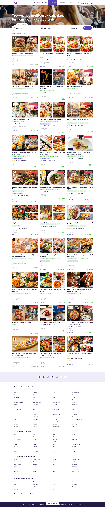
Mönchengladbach (76, 459)
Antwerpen (16, 437)
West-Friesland (75, 417)
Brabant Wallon (17, 439)
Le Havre (35, 486)
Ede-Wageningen (37, 402)
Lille (34, 489)
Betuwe (15, 412)
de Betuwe (16, 419)
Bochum (15, 466)
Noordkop (54, 407)
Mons (53, 444)
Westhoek (74, 451)
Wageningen (75, 412)
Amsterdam (16, 399)
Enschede (35, 407)
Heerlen (35, 424)
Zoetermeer (74, 424)
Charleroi (16, 449)
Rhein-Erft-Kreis (75, 471)
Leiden (53, 397)
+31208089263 (79, 504)
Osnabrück (74, 466)
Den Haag (16, 426)
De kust (15, 451)
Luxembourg (55, 439)
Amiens (15, 482)
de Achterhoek (17, 417)
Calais (15, 486)
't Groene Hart (36, 417)
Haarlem (35, 421)
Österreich (16, 497)
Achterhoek (16, 390)
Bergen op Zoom (17, 409)
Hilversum (54, 390)
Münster (74, 461)
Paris (53, 486)
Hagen (34, 471)
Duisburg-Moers (36, 459)
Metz (53, 482)
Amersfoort (16, 397)
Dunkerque (35, 482)
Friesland (35, 412)
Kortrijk (34, 449)
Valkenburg (74, 404)
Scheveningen (55, 426)
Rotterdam (54, 424)
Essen (34, 466)
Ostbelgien (74, 434)
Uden (73, 399)
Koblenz (54, 459)
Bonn (15, 469)
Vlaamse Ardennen (76, 444)
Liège (53, 437)
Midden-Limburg (56, 402)
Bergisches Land (17, 461)
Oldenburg (74, 464)
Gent (34, 437)
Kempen (35, 446)
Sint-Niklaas (74, 439)
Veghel (73, 409)
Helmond (35, 426)
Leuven (54, 434)
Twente (73, 397)
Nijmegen (54, 404)
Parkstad (54, 417)
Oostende (54, 451)
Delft (15, 421)
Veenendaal (74, 407)
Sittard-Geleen (75, 392)
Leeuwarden (55, 395)
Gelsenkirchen (36, 469)
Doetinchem (35, 395)
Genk (34, 434)
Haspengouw (36, 441)
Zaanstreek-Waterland (77, 419)
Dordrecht (35, 397)
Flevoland (35, 409)
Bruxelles (16, 446)
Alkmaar (15, 392)
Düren (34, 461)
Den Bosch (16, 424)
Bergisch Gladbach (18, 464)
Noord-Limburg (55, 409)
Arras (15, 484)
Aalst (15, 434)
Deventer (35, 392)
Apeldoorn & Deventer (19, 402)
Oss (53, 412)
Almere (15, 395)
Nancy (53, 484)
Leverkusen (55, 466)
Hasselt (34, 444)
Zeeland (73, 421)
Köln (53, 464)
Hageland (35, 439)
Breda (15, 414)
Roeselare (74, 437)
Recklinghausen (75, 469)
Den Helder (35, 390)
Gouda (34, 414)
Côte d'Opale (16, 489)
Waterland (74, 414)
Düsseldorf (35, 464)
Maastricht (54, 399)
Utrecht (73, 402)
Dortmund (16, 471)
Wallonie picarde (75, 449)
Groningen (35, 419)
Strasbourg (74, 484)
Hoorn (53, 392)
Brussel (15, 444)
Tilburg (73, 395)
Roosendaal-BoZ (56, 421)
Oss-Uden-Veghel (56, 414)
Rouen (73, 482)
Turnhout (74, 441)
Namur (53, 446)
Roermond (54, 419)
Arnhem (15, 404)
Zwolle (73, 426)
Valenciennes (75, 486)
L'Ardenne (35, 451)
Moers (53, 469)
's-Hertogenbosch (76, 390)
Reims (53, 489)
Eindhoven (35, 404)
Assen (15, 407)
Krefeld (54, 461)
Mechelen (54, 441)
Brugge (15, 441)
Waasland (74, 446)
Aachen (15, 459)
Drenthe (35, 399)
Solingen (16, 474)
